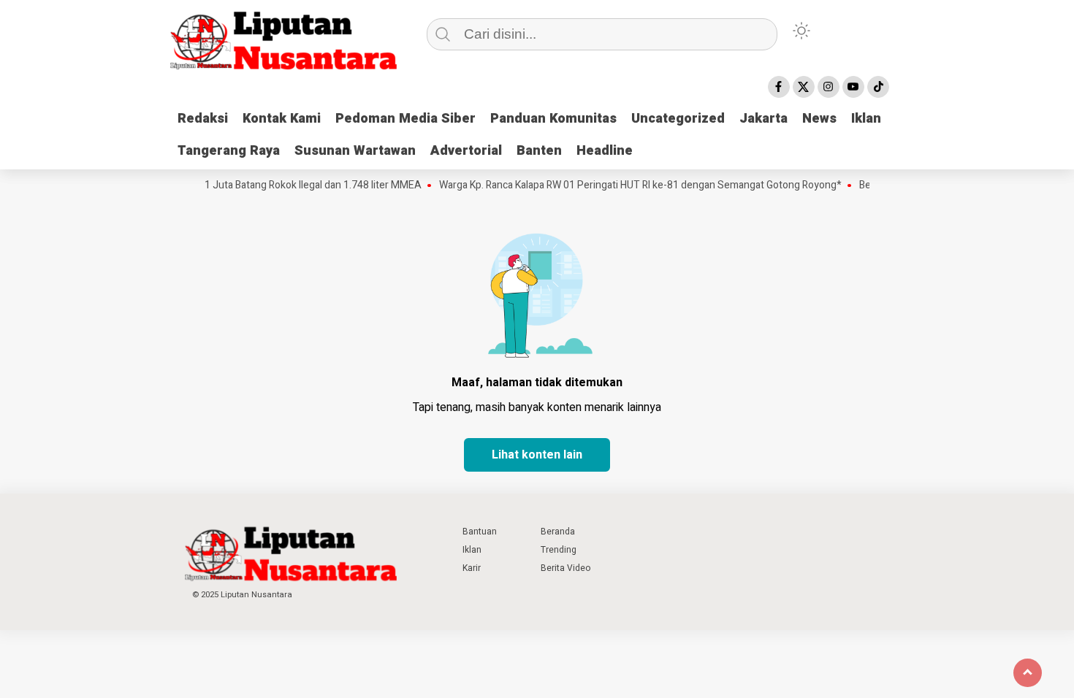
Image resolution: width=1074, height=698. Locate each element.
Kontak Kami (282, 119)
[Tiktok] (878, 87)
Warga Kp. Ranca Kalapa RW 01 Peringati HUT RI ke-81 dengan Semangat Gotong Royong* (631, 185)
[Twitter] (804, 87)
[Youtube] (853, 87)
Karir (471, 568)
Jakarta (763, 119)
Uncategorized (678, 119)
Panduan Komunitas (553, 119)
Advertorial (466, 151)
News (819, 119)
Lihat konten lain (537, 455)
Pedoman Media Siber (405, 119)
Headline (604, 151)
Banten (539, 151)
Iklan (866, 119)
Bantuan (479, 531)
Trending (558, 549)
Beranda (558, 531)
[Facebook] (779, 87)
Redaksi (203, 119)
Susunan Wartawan (355, 151)
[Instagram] (828, 87)
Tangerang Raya (229, 151)
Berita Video (565, 568)
